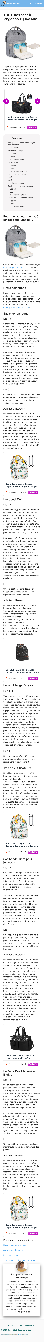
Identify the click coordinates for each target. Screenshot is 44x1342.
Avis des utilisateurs (18, 159)
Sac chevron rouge (15, 151)
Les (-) (12, 156)
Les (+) (13, 153)
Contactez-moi (30, 1326)
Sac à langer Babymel (13, 1250)
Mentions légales (15, 1326)
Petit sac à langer (11, 1255)
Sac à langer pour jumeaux (15, 1245)
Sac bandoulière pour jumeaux (20, 186)
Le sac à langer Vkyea (17, 174)
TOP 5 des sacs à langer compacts (19, 1260)
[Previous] (6, 101)
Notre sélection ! (14, 148)
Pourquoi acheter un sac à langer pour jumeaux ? (21, 144)
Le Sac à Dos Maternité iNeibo (20, 198)
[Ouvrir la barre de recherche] (30, 3)
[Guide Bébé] (3, 3)
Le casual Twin (14, 162)
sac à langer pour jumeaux (15, 267)
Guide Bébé (13, 3)
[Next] (37, 101)
